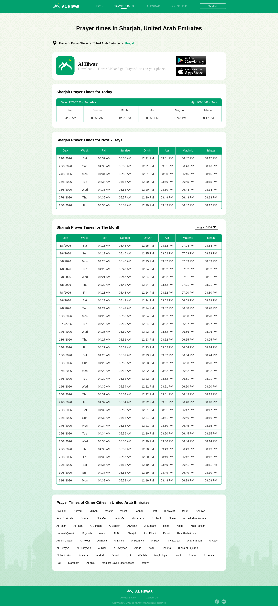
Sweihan (61, 511)
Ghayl (115, 555)
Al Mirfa (119, 518)
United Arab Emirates (106, 43)
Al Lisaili (156, 518)
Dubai (166, 533)
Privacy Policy (128, 597)
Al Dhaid (119, 540)
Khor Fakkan (198, 525)
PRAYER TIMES (124, 6)
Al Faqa (78, 525)
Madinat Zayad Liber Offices (118, 562)
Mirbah (94, 511)
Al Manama (138, 518)
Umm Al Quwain (65, 533)
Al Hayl (155, 540)
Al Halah (61, 525)
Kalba (180, 525)
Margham (73, 562)
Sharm (192, 555)
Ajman (102, 533)
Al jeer (172, 518)
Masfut (109, 511)
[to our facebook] (217, 601)
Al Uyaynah (120, 548)
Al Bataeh (114, 525)
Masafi (124, 511)
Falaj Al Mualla (64, 518)
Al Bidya (102, 540)
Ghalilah (200, 511)
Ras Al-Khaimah (186, 533)
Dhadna (166, 548)
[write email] (224, 601)
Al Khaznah (173, 540)
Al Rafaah (102, 518)
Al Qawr (213, 540)
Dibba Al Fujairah (188, 548)
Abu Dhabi (150, 533)
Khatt (154, 511)
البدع (128, 555)
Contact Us (152, 597)
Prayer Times (79, 43)
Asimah (85, 518)
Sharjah (132, 533)
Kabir (178, 555)
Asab (151, 548)
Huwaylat (169, 511)
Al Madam (150, 525)
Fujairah (87, 533)
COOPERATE (178, 6)
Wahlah (142, 555)
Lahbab (139, 511)
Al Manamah (194, 540)
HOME (99, 6)
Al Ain (117, 533)
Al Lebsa (209, 555)
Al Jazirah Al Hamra (194, 518)
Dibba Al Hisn (64, 555)
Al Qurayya (62, 548)
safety (145, 562)
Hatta (166, 525)
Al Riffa (102, 548)
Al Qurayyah (84, 548)
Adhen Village (64, 540)
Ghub (185, 511)
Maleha (83, 555)
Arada (137, 548)
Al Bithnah (96, 525)
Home (63, 43)
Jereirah (100, 555)
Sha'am (78, 511)
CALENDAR (152, 6)
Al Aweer (85, 540)
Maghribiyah (161, 555)
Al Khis (90, 562)
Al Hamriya (137, 540)
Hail (58, 562)
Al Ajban (132, 525)
